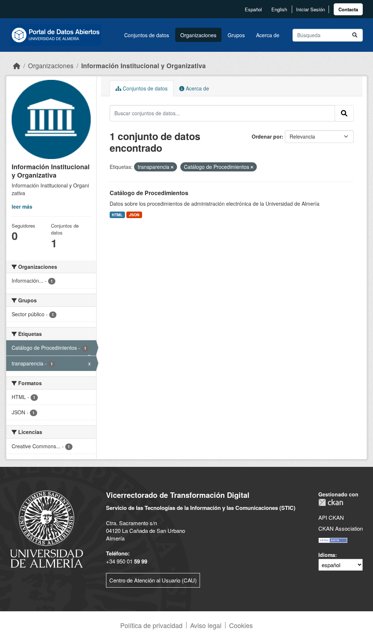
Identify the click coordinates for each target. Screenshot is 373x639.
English (279, 9)
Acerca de (267, 35)
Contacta (348, 9)
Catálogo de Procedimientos (149, 193)
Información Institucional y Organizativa (143, 65)
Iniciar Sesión (310, 9)
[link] (348, 9)
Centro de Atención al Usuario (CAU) (153, 580)
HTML (117, 214)
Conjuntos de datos (146, 35)
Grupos (236, 35)
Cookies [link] (241, 625)
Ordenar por (267, 136)
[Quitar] (172, 167)
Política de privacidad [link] (151, 625)
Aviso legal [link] (205, 625)
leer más (22, 206)
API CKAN (331, 517)
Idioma (326, 554)
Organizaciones (198, 35)
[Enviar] (355, 35)
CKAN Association (340, 528)
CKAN (330, 502)
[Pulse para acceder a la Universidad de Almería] (46, 528)
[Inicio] (16, 65)
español (253, 9)
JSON (134, 214)
